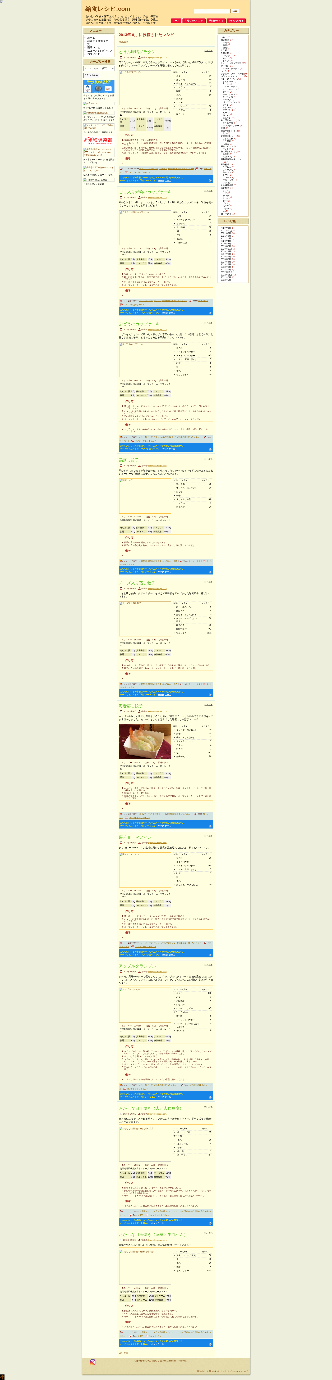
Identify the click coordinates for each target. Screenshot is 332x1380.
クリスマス (228, 123)
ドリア (226, 61)
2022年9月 (226, 228)
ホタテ (226, 206)
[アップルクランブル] (145, 1005)
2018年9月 (226, 251)
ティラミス (228, 97)
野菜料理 (225, 164)
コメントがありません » (139, 172)
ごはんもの (226, 55)
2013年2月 (226, 267)
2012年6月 (226, 277)
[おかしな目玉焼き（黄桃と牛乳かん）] (145, 1267)
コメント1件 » (155, 1336)
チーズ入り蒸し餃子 (137, 583)
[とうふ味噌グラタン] (145, 87)
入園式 (226, 144)
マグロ (226, 208)
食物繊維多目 (227, 185)
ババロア (227, 99)
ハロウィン (228, 157)
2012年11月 (226, 275)
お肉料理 (143, 561)
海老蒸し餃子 (131, 706)
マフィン (157, 301)
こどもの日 (228, 138)
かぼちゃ (227, 167)
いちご (224, 37)
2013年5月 (226, 262)
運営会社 (201, 1371)
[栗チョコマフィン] (145, 870)
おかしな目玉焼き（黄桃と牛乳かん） (153, 1234)
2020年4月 (226, 241)
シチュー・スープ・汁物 (232, 74)
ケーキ (226, 84)
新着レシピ (93, 47)
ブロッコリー (229, 180)
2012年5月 (226, 280)
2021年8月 (226, 236)
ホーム (91, 37)
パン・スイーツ (146, 301)
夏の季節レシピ (169, 437)
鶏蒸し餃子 (129, 460)
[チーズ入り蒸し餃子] (145, 618)
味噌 (223, 128)
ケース (168, 180)
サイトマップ (234, 1371)
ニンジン (227, 177)
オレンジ (227, 149)
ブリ (225, 203)
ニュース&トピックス (99, 50)
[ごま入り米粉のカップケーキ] (145, 227)
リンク (223, 1371)
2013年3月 (226, 264)
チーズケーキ (229, 94)
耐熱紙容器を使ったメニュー (180, 169)
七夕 (225, 133)
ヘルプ (244, 1371)
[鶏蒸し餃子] (145, 496)
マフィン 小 (203, 301)
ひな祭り (227, 141)
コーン (224, 71)
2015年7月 (226, 256)
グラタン (163, 169)
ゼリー (226, 92)
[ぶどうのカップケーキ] (145, 359)
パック (161, 180)
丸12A (140, 1215)
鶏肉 (176, 561)
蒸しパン (227, 118)
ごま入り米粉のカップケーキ (145, 192)
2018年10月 (226, 249)
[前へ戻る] (208, 50)
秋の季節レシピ (169, 943)
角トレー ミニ (195, 561)
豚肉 (176, 684)
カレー (226, 58)
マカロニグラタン (231, 68)
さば (225, 190)
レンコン (227, 183)
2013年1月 (226, 269)
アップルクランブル (137, 966)
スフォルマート (230, 89)
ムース (226, 112)
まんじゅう (228, 81)
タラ (225, 201)
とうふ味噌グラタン (137, 51)
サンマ (226, 198)
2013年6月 (226, 259)
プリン (226, 105)
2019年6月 (226, 246)
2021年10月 (226, 230)
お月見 (142, 1211)
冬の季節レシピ (159, 814)
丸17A (140, 1336)
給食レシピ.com (107, 8)
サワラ (226, 195)
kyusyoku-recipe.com (157, 57)
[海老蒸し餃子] (145, 741)
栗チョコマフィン (135, 837)
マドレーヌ (228, 107)
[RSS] (86, 1362)
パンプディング (230, 102)
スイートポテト (230, 86)
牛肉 (225, 42)
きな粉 (224, 50)
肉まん (226, 115)
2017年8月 (226, 254)
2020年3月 (226, 243)
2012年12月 (226, 272)
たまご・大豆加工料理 (148, 169)
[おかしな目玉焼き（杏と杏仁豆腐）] (145, 1144)
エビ (141, 814)
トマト (226, 175)
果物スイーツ (227, 146)
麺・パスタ (226, 214)
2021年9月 (226, 233)
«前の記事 (123, 41)
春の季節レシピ (228, 136)
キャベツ (148, 814)
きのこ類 (225, 53)
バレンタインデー (231, 125)
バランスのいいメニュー (232, 76)
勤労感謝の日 (195, 1085)
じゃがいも (228, 170)
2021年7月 (226, 238)
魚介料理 (225, 188)
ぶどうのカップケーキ (139, 324)
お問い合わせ (95, 53)
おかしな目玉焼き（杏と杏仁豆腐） (151, 1108)
